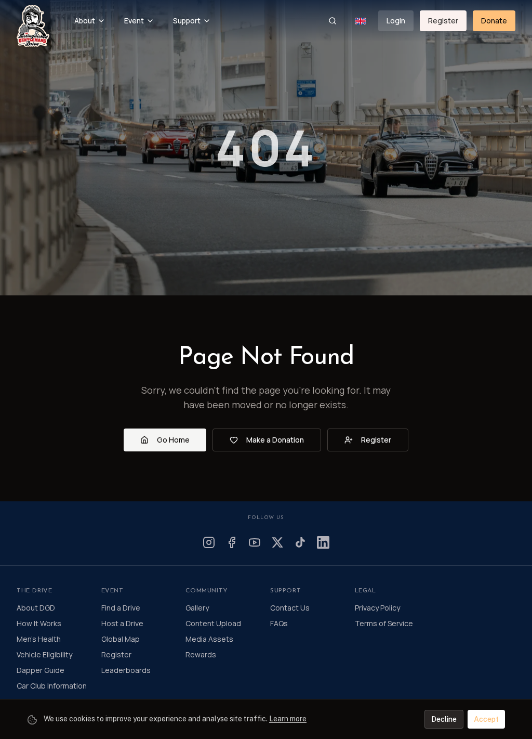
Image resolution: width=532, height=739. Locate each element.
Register (443, 20)
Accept (486, 719)
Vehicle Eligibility (44, 654)
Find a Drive (120, 608)
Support (187, 20)
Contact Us (290, 608)
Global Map (120, 639)
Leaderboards (126, 670)
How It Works (39, 623)
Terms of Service (384, 623)
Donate (494, 20)
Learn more (288, 719)
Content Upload (213, 623)
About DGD (36, 608)
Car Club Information (52, 686)
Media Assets (209, 639)
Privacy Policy (377, 608)
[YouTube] (254, 542)
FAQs (279, 623)
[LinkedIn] (323, 542)
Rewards (200, 654)
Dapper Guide (40, 670)
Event (134, 20)
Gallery (197, 608)
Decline (444, 719)
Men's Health (39, 639)
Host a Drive (122, 623)
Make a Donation (275, 440)
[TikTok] (300, 542)
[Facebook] (231, 542)
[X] (277, 542)
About (84, 20)
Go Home (173, 440)
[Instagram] (209, 542)
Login (396, 20)
